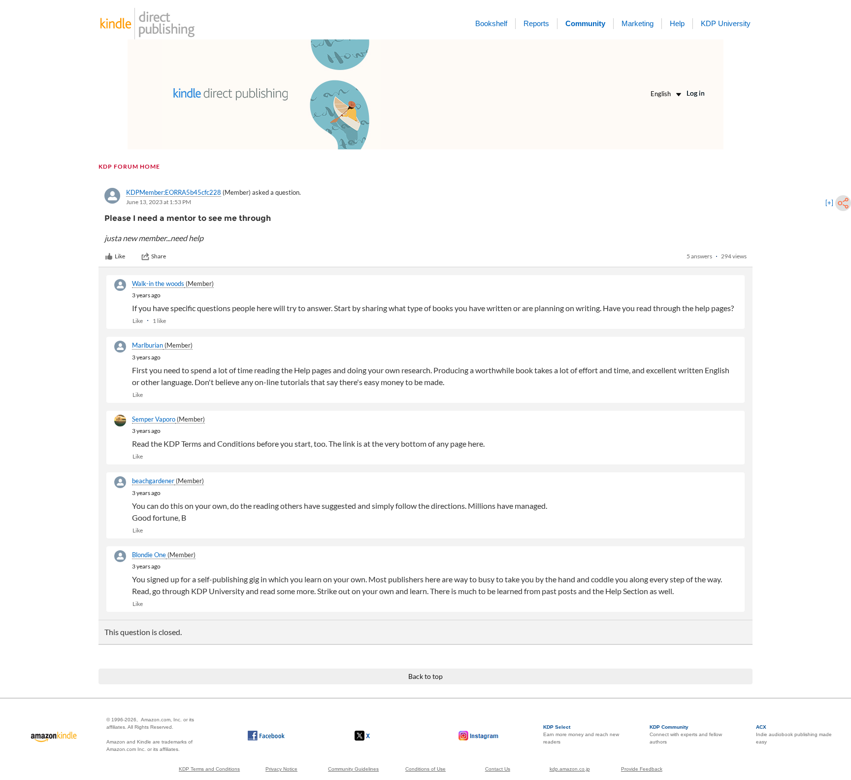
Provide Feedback (641, 769)
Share (158, 256)
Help (677, 23)
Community (585, 23)
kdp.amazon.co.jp (570, 769)
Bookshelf (491, 23)
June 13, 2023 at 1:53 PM (158, 202)
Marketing (638, 23)
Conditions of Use (425, 769)
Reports (536, 23)
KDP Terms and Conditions (209, 769)
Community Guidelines (353, 769)
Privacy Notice (281, 769)
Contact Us (497, 769)
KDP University (726, 23)
